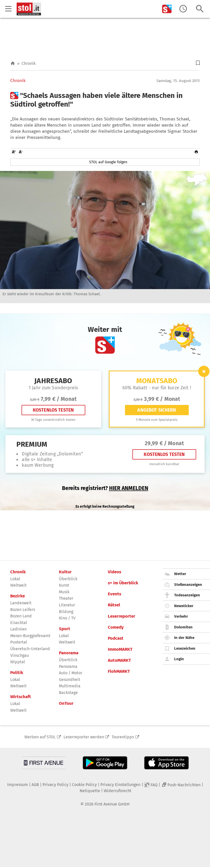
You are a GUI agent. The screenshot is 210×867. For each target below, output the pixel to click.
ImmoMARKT (120, 649)
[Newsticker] (183, 9)
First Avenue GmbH (112, 804)
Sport (64, 628)
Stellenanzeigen (188, 584)
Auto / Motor (70, 672)
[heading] (105, 99)
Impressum (17, 784)
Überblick (68, 578)
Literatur (67, 605)
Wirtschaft (20, 696)
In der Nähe (184, 637)
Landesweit (21, 602)
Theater (66, 598)
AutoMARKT (119, 660)
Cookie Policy (84, 784)
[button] (198, 62)
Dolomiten (183, 627)
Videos (114, 572)
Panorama (68, 653)
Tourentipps (123, 737)
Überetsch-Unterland (30, 648)
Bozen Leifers (22, 609)
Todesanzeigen (187, 595)
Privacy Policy (55, 784)
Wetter (180, 574)
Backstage (68, 692)
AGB (35, 784)
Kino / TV (67, 618)
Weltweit (18, 585)
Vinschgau (19, 655)
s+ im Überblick (123, 583)
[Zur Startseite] (12, 63)
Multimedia (69, 686)
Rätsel (114, 605)
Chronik (29, 63)
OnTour (66, 703)
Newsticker (183, 606)
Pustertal (18, 642)
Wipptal (17, 661)
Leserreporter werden (84, 737)
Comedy (116, 627)
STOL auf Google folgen (108, 162)
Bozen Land (21, 616)
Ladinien (18, 629)
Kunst (64, 585)
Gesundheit (69, 679)
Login (179, 659)
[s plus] (167, 9)
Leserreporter (121, 616)
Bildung (66, 611)
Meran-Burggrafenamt (30, 635)
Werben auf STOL (40, 737)
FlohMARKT (119, 671)
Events (114, 594)
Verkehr (181, 616)
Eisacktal (18, 622)
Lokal (15, 578)
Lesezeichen (184, 648)
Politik (16, 672)
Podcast (115, 638)
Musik (64, 591)
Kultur (65, 572)
